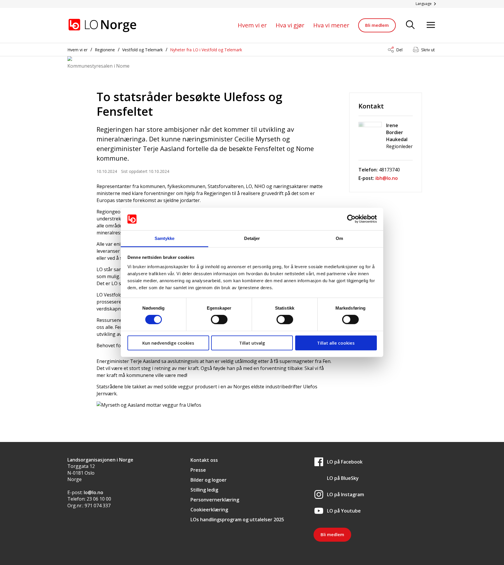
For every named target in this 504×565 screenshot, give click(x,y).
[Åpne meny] (431, 25)
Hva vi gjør (290, 25)
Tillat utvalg (252, 342)
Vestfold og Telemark (142, 49)
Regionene (105, 49)
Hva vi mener (331, 25)
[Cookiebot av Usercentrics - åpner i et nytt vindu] (351, 219)
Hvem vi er (252, 25)
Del (399, 49)
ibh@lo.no (386, 178)
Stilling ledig (204, 490)
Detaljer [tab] (252, 238)
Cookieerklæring (209, 509)
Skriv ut (428, 49)
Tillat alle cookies (336, 342)
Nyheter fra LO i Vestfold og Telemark (206, 49)
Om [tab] (339, 238)
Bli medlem (377, 25)
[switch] (219, 319)
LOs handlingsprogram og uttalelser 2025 (237, 519)
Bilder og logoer (208, 480)
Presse (198, 470)
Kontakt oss (204, 460)
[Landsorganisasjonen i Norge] (102, 25)
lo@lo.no (93, 492)
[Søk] (410, 25)
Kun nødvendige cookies (168, 342)
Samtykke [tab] (165, 238)
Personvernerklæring (214, 499)
